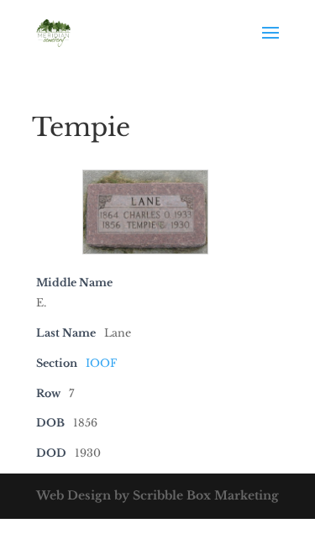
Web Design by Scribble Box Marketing (157, 495)
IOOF (101, 363)
